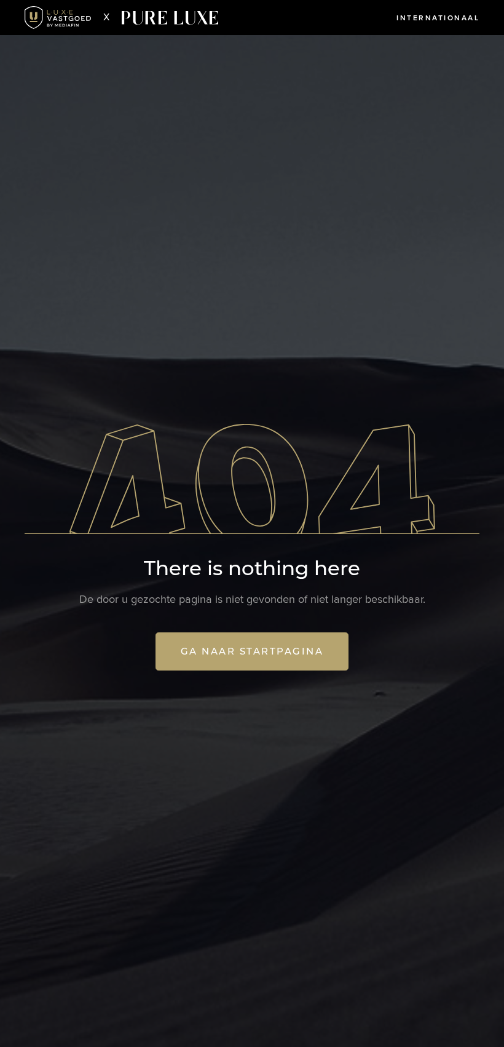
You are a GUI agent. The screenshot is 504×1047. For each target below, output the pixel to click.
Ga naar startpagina (252, 651)
